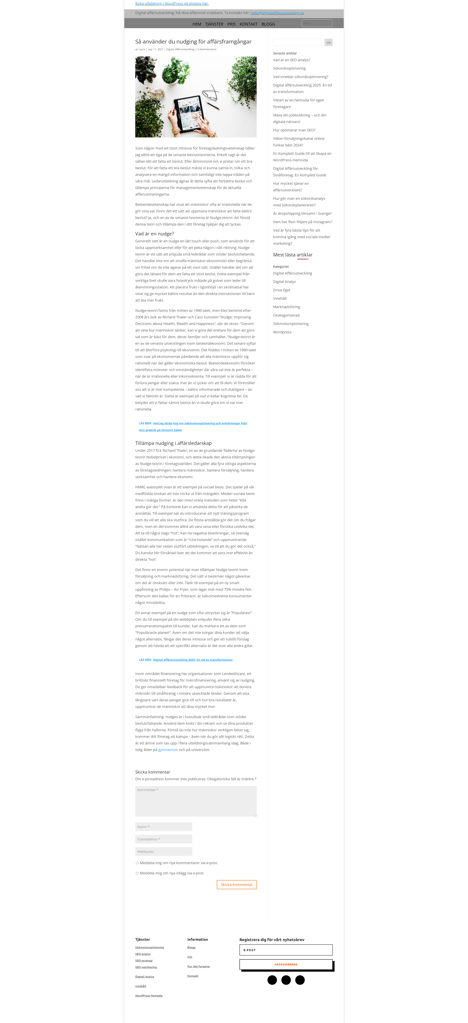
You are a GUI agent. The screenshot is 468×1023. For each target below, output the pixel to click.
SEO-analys (142, 954)
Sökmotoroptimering (291, 323)
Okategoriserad (286, 315)
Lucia (142, 49)
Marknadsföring (286, 306)
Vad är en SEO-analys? (291, 59)
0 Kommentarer (207, 49)
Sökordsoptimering (289, 68)
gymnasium (168, 749)
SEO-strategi (143, 960)
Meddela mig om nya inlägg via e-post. (172, 873)
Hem (197, 25)
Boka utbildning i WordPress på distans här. (172, 3)
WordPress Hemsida (149, 995)
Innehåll (280, 298)
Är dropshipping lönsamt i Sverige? (302, 213)
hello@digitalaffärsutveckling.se (277, 12)
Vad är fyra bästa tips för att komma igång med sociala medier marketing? (302, 237)
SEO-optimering (146, 967)
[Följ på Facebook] (272, 980)
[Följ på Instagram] (300, 980)
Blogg (268, 25)
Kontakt (249, 25)
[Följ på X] (286, 980)
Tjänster (214, 25)
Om (189, 957)
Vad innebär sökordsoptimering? (300, 76)
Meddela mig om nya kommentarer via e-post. (179, 862)
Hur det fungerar (198, 966)
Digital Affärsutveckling (180, 49)
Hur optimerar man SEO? (294, 130)
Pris (231, 25)
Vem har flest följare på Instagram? (302, 221)
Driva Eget (281, 290)
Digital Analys (284, 281)
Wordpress (282, 332)
